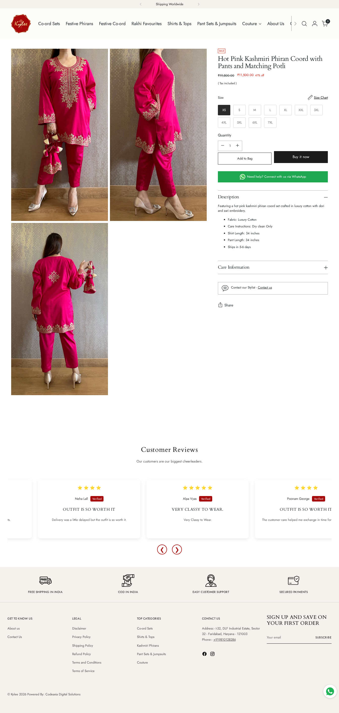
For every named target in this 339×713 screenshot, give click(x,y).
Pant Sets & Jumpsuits (151, 654)
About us (13, 628)
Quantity (224, 135)
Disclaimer (79, 628)
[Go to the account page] (315, 24)
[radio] (224, 110)
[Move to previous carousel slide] (321, 428)
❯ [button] (177, 549)
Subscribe (323, 637)
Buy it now (301, 157)
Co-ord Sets (145, 628)
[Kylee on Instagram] (213, 654)
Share (228, 305)
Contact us (265, 287)
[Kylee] (21, 23)
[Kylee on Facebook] (205, 654)
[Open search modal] (304, 24)
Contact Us (14, 636)
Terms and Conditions (86, 662)
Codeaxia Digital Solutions (62, 694)
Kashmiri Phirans (148, 645)
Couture (142, 662)
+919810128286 (224, 639)
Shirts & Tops (145, 636)
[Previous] (140, 4)
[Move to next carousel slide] (329, 428)
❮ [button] (162, 549)
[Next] (198, 4)
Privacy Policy (81, 636)
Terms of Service (83, 671)
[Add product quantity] (237, 146)
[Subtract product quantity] (222, 146)
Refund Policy (81, 654)
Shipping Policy (82, 645)
